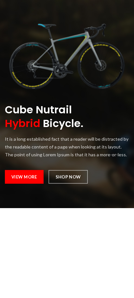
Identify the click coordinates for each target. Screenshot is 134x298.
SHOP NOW (68, 176)
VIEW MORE (24, 176)
